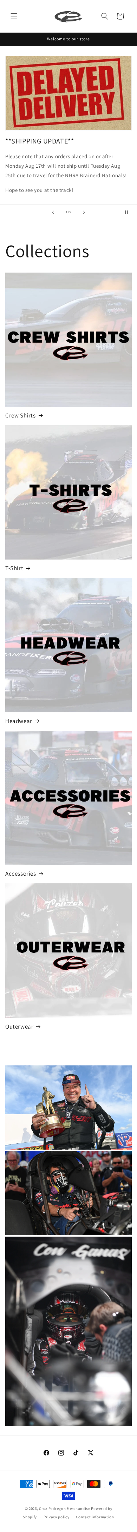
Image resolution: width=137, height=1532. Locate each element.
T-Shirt (14, 568)
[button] (14, 16)
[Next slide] (84, 212)
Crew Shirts (20, 415)
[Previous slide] (53, 212)
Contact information (95, 1516)
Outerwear (19, 1026)
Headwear (18, 721)
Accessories (20, 873)
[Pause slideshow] (129, 212)
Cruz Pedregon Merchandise (64, 1508)
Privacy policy (57, 1516)
